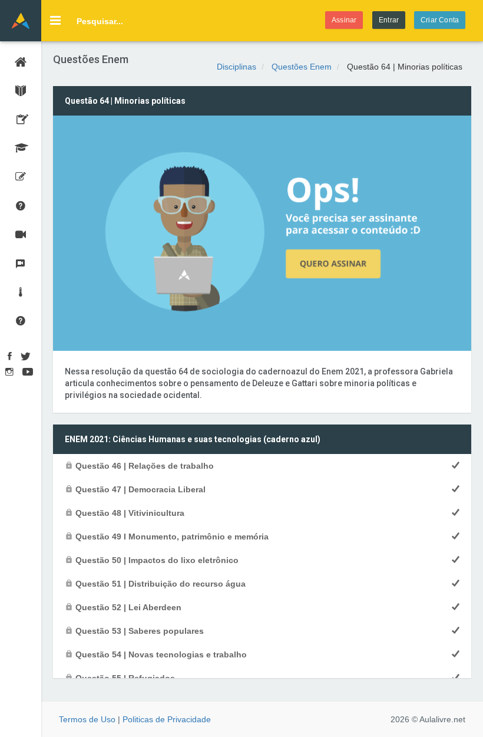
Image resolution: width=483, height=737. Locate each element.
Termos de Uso (87, 719)
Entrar (389, 20)
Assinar (344, 20)
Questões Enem (302, 66)
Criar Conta (440, 20)
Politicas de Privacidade (167, 719)
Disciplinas (236, 66)
